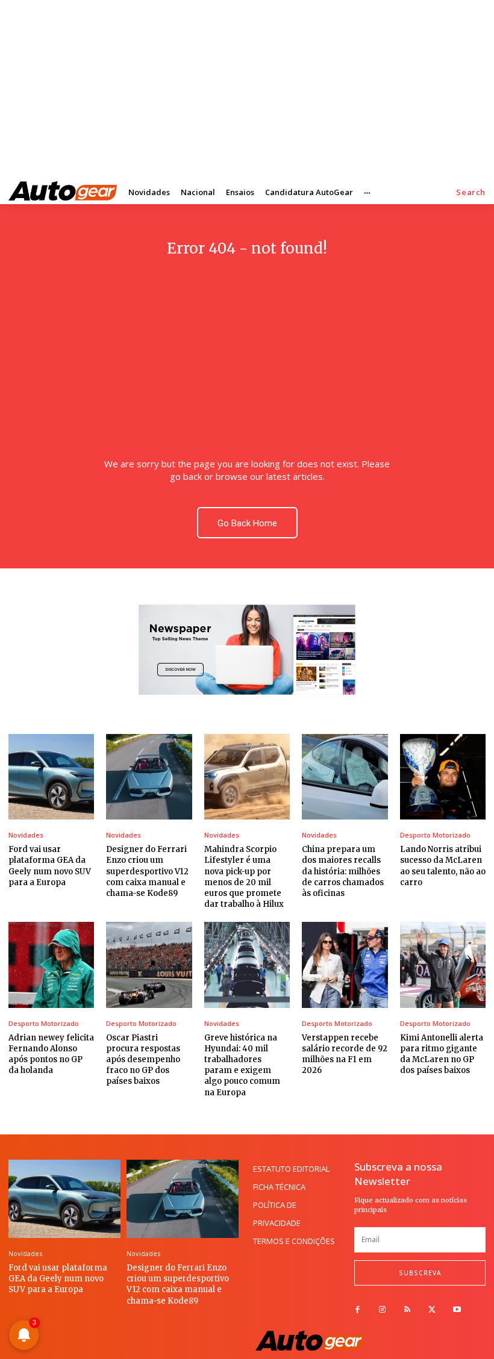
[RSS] (407, 1310)
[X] (432, 1310)
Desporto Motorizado (435, 835)
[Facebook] (357, 1310)
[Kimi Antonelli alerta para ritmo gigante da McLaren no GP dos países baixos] (443, 964)
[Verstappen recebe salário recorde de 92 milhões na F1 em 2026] (344, 964)
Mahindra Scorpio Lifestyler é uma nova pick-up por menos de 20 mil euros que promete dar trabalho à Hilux (244, 876)
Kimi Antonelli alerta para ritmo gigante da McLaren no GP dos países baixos (441, 1054)
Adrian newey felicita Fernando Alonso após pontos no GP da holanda (51, 1054)
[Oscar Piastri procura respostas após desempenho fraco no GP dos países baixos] (149, 964)
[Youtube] (457, 1310)
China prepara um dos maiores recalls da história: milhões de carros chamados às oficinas (343, 871)
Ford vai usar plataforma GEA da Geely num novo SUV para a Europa (57, 1279)
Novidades (25, 835)
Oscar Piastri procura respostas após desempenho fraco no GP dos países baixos (143, 1060)
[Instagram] (382, 1310)
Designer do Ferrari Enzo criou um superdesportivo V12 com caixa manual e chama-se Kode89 (147, 871)
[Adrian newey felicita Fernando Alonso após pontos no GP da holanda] (51, 964)
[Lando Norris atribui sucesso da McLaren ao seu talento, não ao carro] (443, 776)
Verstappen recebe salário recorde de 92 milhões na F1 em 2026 (344, 1054)
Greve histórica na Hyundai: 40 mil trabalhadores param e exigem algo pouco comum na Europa (242, 1065)
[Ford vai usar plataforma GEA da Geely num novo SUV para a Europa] (51, 776)
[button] (471, 192)
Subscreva (420, 1273)
